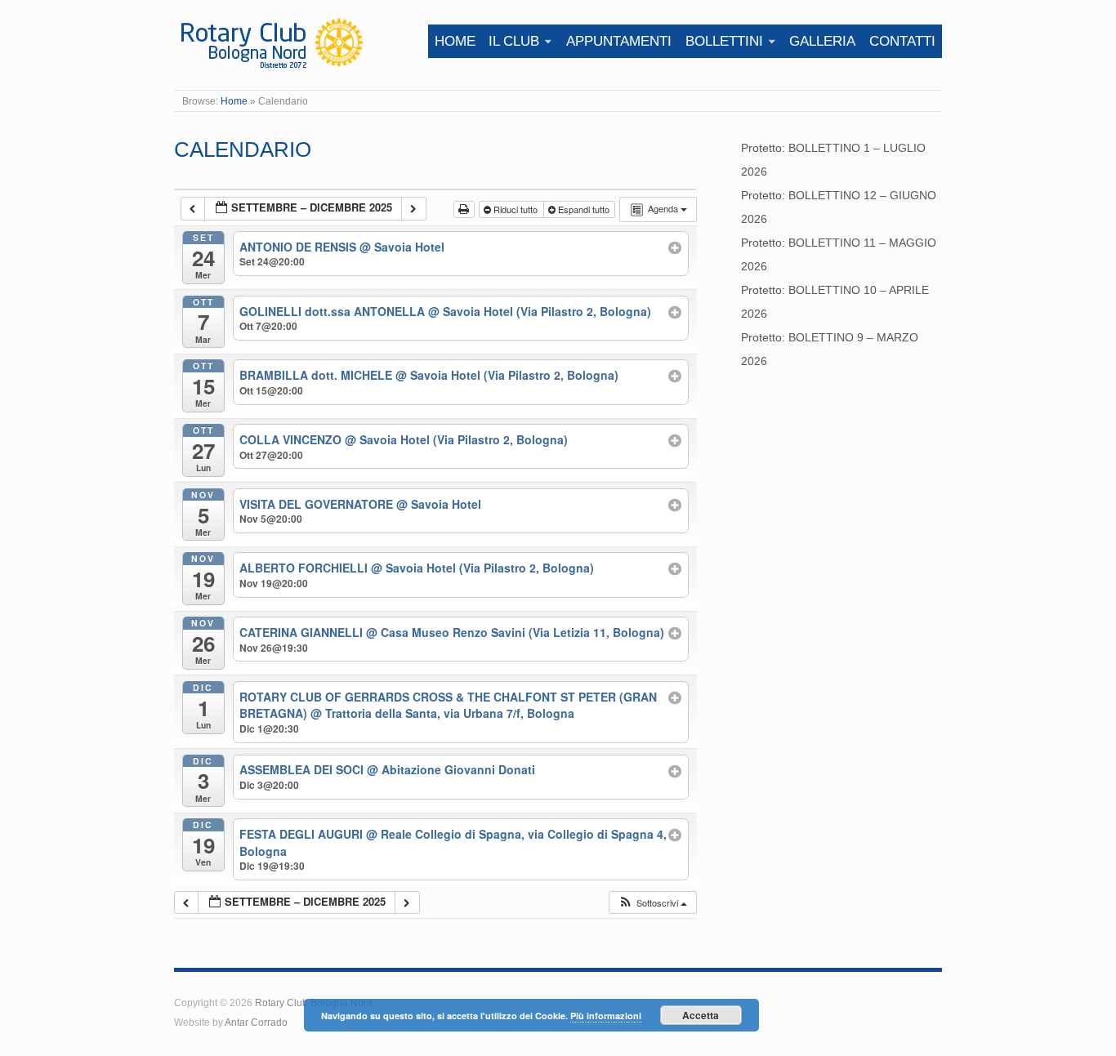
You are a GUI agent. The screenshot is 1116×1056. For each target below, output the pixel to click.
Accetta (700, 1015)
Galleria (822, 41)
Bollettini (724, 41)
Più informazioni (605, 1015)
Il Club (514, 41)
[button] (652, 903)
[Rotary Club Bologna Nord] (270, 41)
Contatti (902, 41)
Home (455, 41)
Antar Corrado (256, 1022)
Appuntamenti (619, 41)
